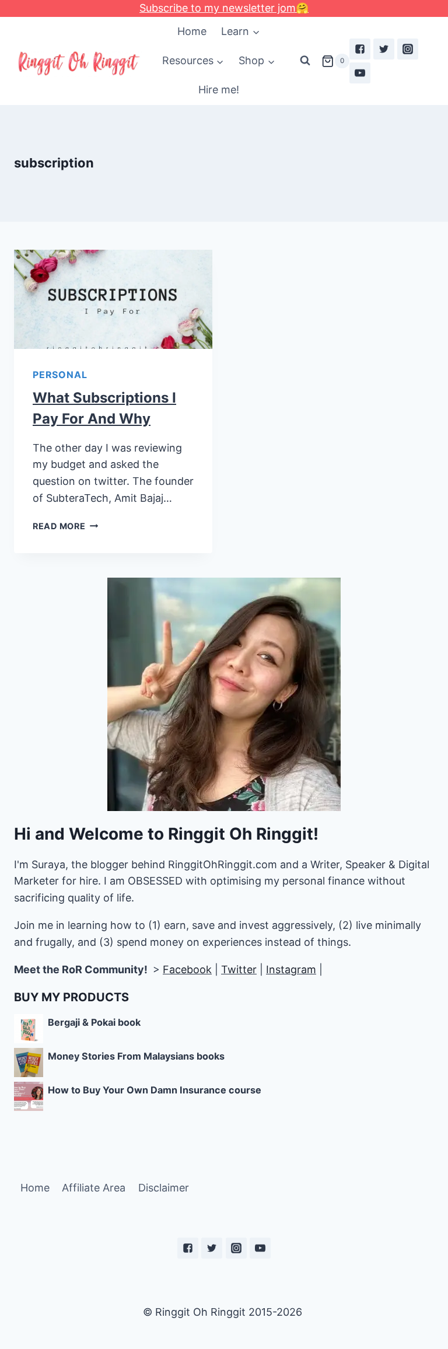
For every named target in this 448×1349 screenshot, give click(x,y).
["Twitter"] (383, 49)
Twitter (239, 969)
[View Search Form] (305, 60)
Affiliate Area (93, 1188)
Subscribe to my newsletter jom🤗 (224, 8)
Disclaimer (163, 1188)
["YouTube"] (359, 72)
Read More (59, 526)
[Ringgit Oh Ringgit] (78, 64)
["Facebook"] (359, 49)
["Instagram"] (407, 49)
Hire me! (218, 89)
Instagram (291, 969)
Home (191, 31)
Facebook (187, 969)
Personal (60, 374)
